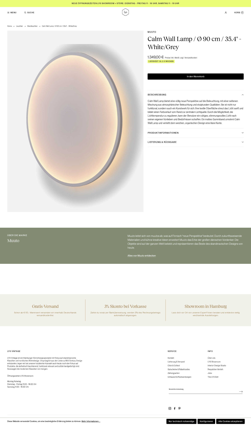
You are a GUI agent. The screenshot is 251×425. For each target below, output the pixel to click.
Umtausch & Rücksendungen (179, 377)
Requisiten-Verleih (215, 369)
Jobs (210, 373)
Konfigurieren (206, 421)
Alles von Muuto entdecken (142, 255)
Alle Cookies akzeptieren (230, 421)
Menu (13, 13)
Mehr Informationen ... (91, 421)
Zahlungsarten (173, 373)
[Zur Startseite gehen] (125, 12)
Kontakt (171, 358)
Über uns (211, 358)
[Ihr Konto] (226, 13)
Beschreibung (157, 94)
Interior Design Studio (217, 366)
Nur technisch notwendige (181, 421)
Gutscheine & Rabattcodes (179, 369)
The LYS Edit (213, 377)
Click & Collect (174, 366)
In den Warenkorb (195, 76)
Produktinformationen (163, 133)
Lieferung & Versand (176, 362)
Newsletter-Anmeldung (176, 389)
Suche (31, 13)
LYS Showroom (214, 362)
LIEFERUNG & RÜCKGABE (162, 142)
